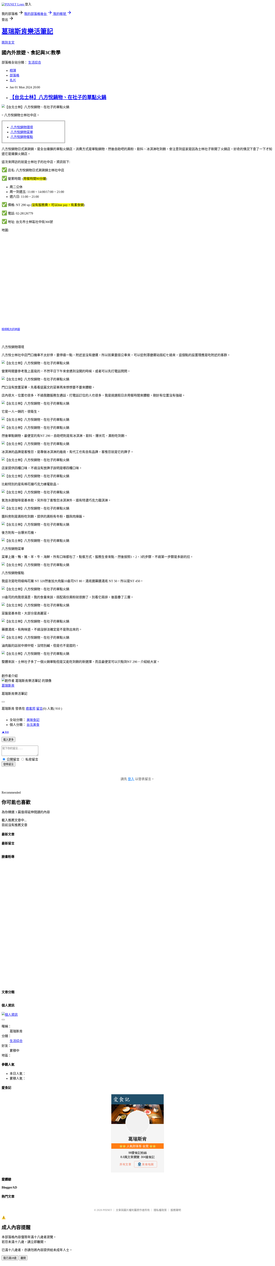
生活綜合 (34, 62)
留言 (39, 708)
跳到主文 (8, 42)
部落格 (14, 75)
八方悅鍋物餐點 (21, 137)
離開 (23, 1258)
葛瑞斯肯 (8, 685)
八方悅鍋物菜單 (21, 132)
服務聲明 (176, 1210)
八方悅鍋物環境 (21, 127)
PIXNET (107, 1210)
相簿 (13, 70)
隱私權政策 (160, 1210)
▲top (5, 731)
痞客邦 (30, 708)
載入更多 (8, 739)
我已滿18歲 (10, 1258)
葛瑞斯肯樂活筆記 (27, 31)
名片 (13, 80)
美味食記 (33, 720)
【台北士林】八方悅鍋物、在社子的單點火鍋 (58, 97)
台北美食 (33, 724)
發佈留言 (8, 764)
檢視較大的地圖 (11, 329)
